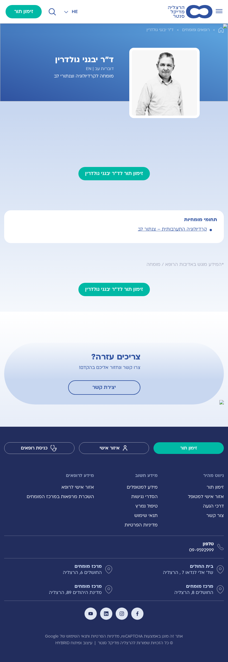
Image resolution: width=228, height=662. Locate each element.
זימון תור (23, 11)
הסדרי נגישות (144, 497)
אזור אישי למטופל (206, 497)
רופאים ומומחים (196, 30)
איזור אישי (110, 448)
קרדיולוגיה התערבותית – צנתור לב (172, 229)
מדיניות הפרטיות (141, 525)
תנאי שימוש (145, 516)
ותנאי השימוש (78, 636)
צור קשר (215, 516)
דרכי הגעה (213, 506)
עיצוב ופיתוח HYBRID (73, 643)
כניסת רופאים (34, 448)
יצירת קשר (104, 387)
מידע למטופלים (142, 487)
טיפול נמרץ (146, 506)
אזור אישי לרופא (77, 487)
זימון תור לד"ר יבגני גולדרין (114, 173)
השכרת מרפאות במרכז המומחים (60, 497)
